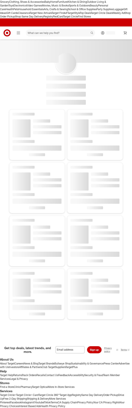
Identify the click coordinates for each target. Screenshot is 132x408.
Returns (17, 375)
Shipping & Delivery (38, 398)
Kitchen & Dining (77, 1)
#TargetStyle (73, 13)
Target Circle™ (8, 395)
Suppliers (60, 367)
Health (9, 9)
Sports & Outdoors (79, 5)
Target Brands (46, 363)
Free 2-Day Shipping (15, 398)
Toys (11, 5)
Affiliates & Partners (30, 367)
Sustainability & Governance (87, 363)
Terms (124, 349)
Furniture (62, 1)
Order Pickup (110, 395)
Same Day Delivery (92, 395)
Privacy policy (108, 350)
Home (53, 1)
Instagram (27, 402)
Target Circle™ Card (27, 395)
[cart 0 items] (125, 32)
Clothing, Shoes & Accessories (26, 1)
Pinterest (5, 402)
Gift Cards (12, 13)
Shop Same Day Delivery (29, 16)
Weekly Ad (119, 13)
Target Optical (40, 386)
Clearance (24, 13)
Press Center (111, 363)
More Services (57, 398)
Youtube (39, 402)
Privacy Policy (85, 402)
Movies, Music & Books (55, 5)
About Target (7, 363)
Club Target (48, 367)
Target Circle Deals (102, 13)
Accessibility (77, 375)
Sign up (94, 349)
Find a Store (7, 386)
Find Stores (84, 16)
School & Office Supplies (82, 9)
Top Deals (85, 13)
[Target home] (7, 33)
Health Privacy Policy (53, 406)
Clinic (17, 386)
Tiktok (47, 402)
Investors (14, 367)
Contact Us (51, 375)
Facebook (16, 402)
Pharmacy (26, 386)
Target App (66, 395)
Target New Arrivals (41, 13)
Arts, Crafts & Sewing (56, 9)
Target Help (6, 375)
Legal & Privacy (19, 378)
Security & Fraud (93, 375)
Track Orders (29, 375)
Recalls (40, 375)
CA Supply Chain (67, 402)
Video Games (34, 5)
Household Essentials (31, 9)
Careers (19, 363)
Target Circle (70, 16)
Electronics (20, 5)
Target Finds (59, 13)
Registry (48, 16)
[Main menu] (18, 32)
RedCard (58, 16)
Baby (47, 1)
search (92, 33)
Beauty (94, 5)
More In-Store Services (61, 386)
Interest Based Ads (30, 406)
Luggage (118, 9)
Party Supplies (104, 9)
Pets (16, 9)
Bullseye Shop (62, 363)
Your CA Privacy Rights (106, 402)
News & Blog (31, 363)
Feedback (64, 375)
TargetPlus (72, 367)
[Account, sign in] (109, 32)
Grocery (4, 1)
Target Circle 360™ (49, 395)
